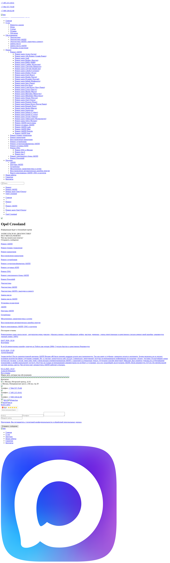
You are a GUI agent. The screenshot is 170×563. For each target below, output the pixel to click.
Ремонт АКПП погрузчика (25, 123)
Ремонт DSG (15, 148)
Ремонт (8, 50)
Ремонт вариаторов (17, 137)
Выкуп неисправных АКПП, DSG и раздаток (28, 173)
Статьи (13, 29)
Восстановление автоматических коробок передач (30, 171)
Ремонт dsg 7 (20, 154)
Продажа (9, 160)
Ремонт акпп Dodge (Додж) (25, 73)
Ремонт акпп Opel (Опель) (25, 100)
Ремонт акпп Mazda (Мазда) (26, 92)
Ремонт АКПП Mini (22, 129)
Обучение (14, 33)
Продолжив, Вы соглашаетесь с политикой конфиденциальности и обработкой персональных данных (41, 422)
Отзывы (13, 31)
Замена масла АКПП (18, 46)
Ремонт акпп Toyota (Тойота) (26, 117)
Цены (12, 27)
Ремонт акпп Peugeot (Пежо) (26, 102)
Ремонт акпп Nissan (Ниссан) (26, 98)
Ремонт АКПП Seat (22, 133)
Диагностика (15, 37)
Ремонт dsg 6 (20, 152)
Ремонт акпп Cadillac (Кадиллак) (28, 64)
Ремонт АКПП (16, 52)
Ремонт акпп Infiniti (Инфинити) (27, 81)
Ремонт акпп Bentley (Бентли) (26, 60)
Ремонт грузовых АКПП (24, 125)
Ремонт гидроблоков (18, 142)
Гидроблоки (15, 167)
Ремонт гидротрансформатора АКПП (25, 144)
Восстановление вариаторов (21, 139)
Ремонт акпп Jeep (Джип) (25, 83)
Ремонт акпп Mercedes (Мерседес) (28, 94)
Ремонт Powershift (17, 158)
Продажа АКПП (16, 165)
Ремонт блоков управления (21, 135)
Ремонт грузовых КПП (19, 146)
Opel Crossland (11, 194)
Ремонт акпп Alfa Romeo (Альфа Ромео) (30, 56)
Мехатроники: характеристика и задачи (25, 169)
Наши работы (11, 175)
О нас (8, 23)
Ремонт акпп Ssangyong (24, 110)
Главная (9, 21)
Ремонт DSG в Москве (24, 150)
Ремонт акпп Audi (22, 58)
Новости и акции (17, 25)
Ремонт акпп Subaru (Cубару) (26, 112)
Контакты (9, 179)
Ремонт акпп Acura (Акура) (25, 54)
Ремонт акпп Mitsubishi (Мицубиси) (29, 96)
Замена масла (15, 44)
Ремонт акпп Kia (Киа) (24, 85)
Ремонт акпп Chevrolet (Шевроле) (28, 67)
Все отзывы (5, 373)
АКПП (13, 162)
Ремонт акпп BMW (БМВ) (25, 62)
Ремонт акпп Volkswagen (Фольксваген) (30, 119)
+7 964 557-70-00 (7, 7)
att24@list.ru (7, 403)
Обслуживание (11, 35)
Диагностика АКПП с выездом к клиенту (26, 42)
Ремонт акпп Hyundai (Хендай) (27, 79)
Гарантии (9, 177)
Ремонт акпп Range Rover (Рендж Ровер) (31, 104)
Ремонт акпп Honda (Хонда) (26, 77)
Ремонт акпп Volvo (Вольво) (26, 121)
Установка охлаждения (19, 48)
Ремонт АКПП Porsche (24, 131)
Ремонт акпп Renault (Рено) (25, 106)
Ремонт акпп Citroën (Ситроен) (27, 71)
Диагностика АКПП (18, 39)
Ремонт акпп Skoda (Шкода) (26, 108)
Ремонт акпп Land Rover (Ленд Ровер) (30, 87)
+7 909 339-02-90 (7, 11)
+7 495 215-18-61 (7, 3)
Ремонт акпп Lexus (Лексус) (26, 89)
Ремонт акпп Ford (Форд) (25, 75)
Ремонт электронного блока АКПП (24, 156)
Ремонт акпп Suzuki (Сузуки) (26, 114)
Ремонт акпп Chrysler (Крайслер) (28, 69)
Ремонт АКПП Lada (23, 127)
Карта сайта (5, 405)
